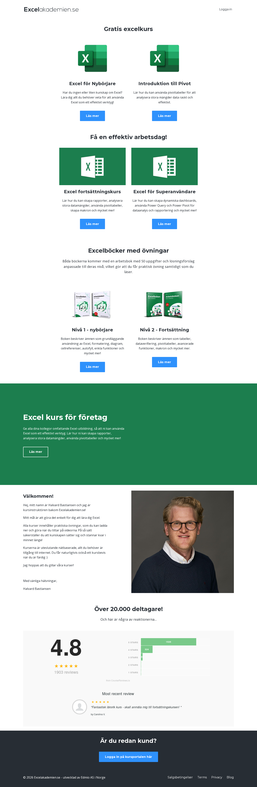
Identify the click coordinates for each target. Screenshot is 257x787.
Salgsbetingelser (180, 777)
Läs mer (92, 116)
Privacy (216, 777)
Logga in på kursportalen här (128, 757)
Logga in (225, 9)
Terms (202, 777)
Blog (230, 777)
